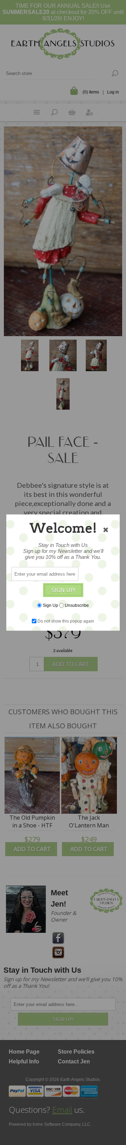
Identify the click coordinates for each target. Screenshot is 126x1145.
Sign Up (50, 605)
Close (106, 530)
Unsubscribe (77, 605)
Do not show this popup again (65, 621)
